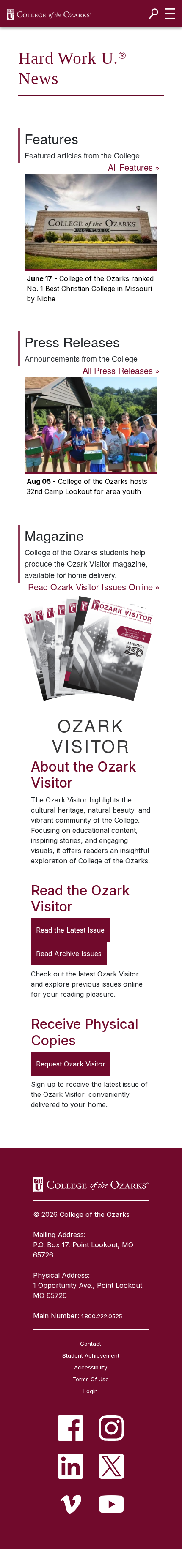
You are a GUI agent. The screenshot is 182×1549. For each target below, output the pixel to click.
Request (70, 1064)
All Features (130, 167)
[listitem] (70, 1428)
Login (90, 1391)
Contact (90, 1343)
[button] (91, 239)
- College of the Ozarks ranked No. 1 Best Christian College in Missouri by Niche (90, 288)
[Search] (154, 13)
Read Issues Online (90, 587)
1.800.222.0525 (101, 1316)
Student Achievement (90, 1355)
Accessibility (90, 1367)
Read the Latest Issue (70, 930)
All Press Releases (118, 370)
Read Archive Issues (69, 953)
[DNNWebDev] (49, 14)
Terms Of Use (90, 1379)
